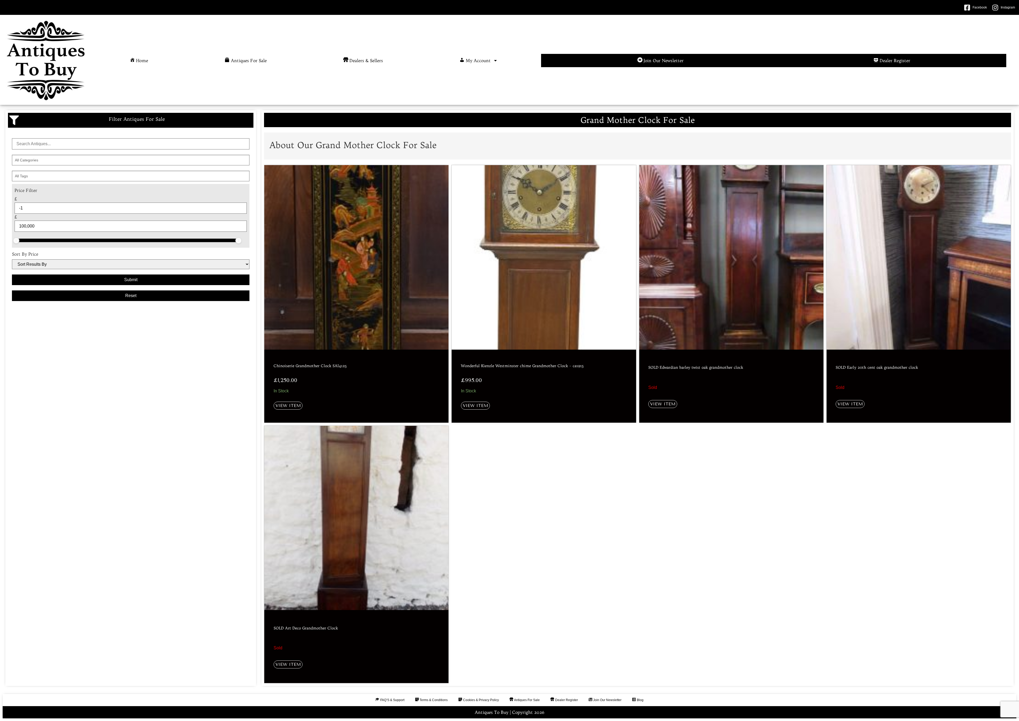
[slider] (16, 240)
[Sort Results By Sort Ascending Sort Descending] (130, 264)
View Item (288, 405)
